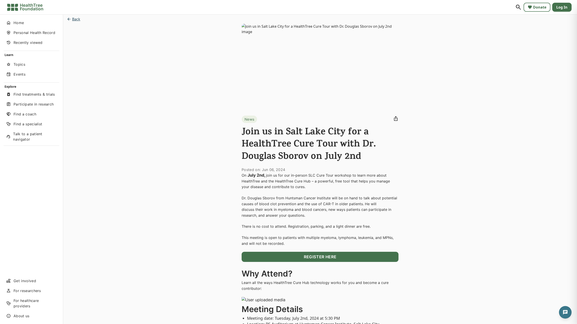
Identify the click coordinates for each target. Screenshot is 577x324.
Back (76, 19)
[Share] (395, 118)
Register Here (320, 256)
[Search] (518, 7)
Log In (562, 7)
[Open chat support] (565, 312)
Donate (539, 7)
